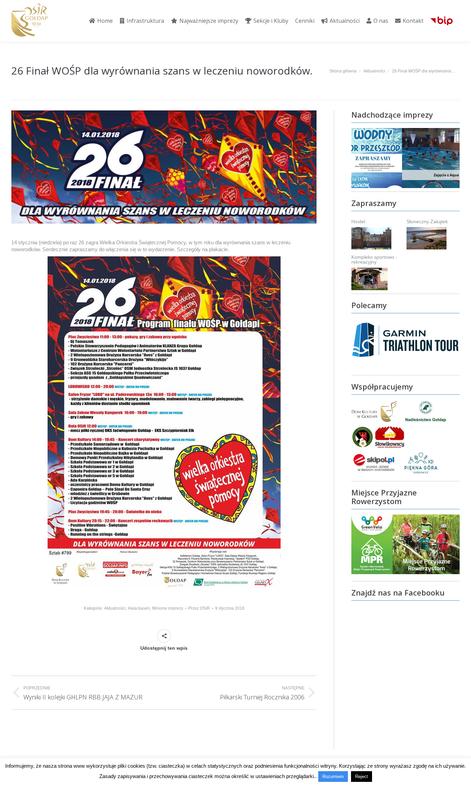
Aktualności (115, 608)
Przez (199, 608)
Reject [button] (361, 776)
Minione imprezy (167, 608)
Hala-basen (139, 608)
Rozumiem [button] (333, 776)
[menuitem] (101, 21)
